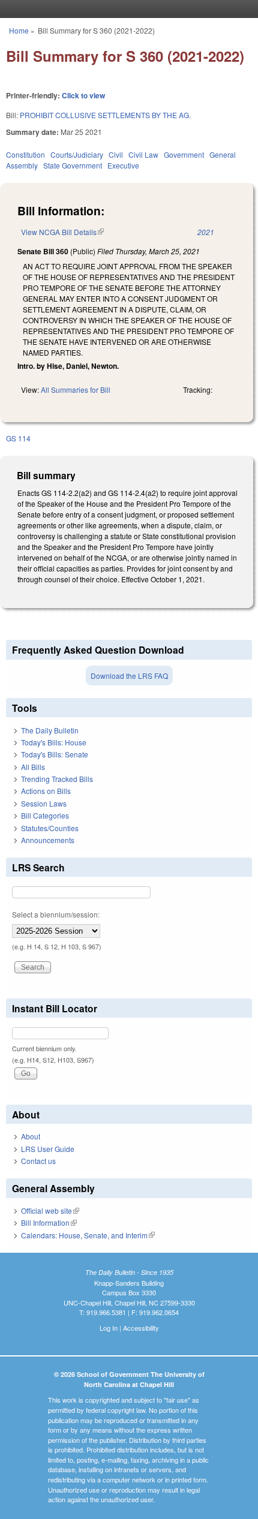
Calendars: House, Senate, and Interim (88, 1235)
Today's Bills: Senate (54, 754)
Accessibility (141, 1327)
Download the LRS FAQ (129, 675)
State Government (72, 165)
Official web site (50, 1210)
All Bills (33, 767)
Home (19, 30)
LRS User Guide (47, 1149)
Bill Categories (45, 815)
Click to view (83, 95)
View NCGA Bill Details (62, 232)
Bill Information (49, 1222)
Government (184, 154)
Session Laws (44, 803)
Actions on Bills (46, 791)
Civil (116, 154)
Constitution (25, 154)
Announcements (47, 840)
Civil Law (143, 154)
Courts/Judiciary (76, 154)
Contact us (38, 1161)
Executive (123, 165)
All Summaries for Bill (75, 389)
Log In (109, 1327)
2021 (205, 232)
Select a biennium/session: (56, 914)
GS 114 (18, 438)
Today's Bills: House (53, 742)
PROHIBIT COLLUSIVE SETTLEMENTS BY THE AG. (105, 115)
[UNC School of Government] (126, 9)
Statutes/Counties (50, 828)
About (30, 1136)
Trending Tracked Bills (57, 779)
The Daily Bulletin (50, 730)
